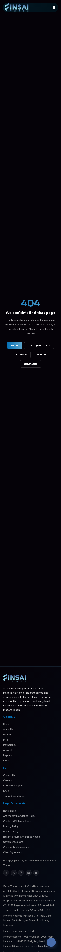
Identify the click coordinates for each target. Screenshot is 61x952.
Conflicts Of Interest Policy (17, 821)
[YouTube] (36, 873)
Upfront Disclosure (13, 842)
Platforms (21, 354)
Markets (41, 354)
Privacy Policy (10, 826)
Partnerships (10, 744)
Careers (7, 780)
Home (14, 345)
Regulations (9, 810)
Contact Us (30, 363)
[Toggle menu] (54, 7)
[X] (14, 873)
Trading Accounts (39, 345)
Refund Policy (10, 831)
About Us (8, 729)
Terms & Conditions (13, 796)
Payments (8, 755)
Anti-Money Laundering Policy (19, 816)
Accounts (8, 750)
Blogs (6, 760)
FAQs (6, 790)
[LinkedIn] (29, 873)
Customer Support (13, 785)
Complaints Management (16, 847)
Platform (7, 734)
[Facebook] (6, 873)
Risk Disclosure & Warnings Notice (21, 836)
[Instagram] (21, 873)
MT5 (5, 739)
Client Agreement (12, 852)
